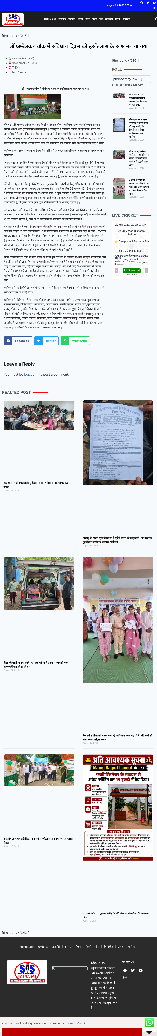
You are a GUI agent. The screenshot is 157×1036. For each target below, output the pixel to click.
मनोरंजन (126, 19)
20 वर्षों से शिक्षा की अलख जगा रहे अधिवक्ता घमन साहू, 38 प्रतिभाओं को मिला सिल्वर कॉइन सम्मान (139, 187)
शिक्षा (88, 19)
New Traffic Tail (76, 1023)
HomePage (50, 19)
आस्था (117, 19)
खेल (101, 19)
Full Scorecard (144, 270)
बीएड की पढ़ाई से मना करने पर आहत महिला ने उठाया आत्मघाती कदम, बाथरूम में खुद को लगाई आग (139, 158)
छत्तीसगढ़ (62, 19)
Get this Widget (144, 275)
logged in (31, 374)
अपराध (80, 19)
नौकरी (94, 19)
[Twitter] (148, 2)
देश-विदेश (109, 19)
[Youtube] (154, 2)
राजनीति (71, 19)
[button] (18, 340)
